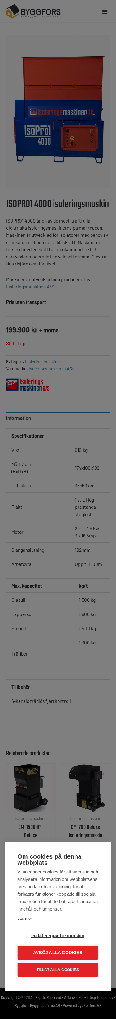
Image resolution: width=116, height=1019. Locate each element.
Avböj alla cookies (57, 952)
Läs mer (24, 918)
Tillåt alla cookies (58, 970)
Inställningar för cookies (57, 935)
